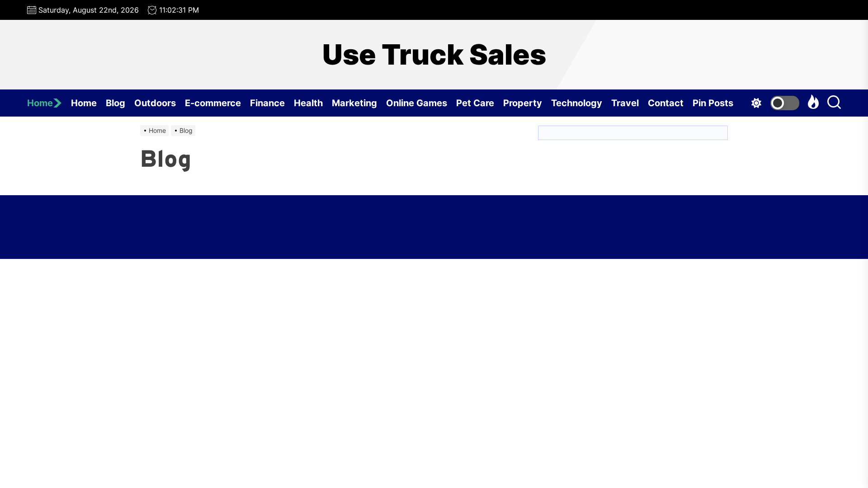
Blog (115, 103)
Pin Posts (713, 103)
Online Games (416, 103)
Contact (666, 103)
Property (522, 103)
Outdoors (155, 103)
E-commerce (213, 103)
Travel (625, 103)
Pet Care (475, 103)
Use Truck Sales (434, 54)
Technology (576, 103)
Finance (267, 103)
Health (308, 103)
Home (40, 103)
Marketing (354, 103)
